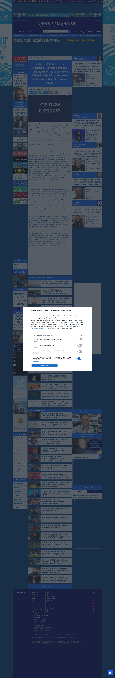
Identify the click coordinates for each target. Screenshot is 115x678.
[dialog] (57, 339)
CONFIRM (44, 365)
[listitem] (57, 335)
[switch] (79, 339)
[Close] (88, 310)
